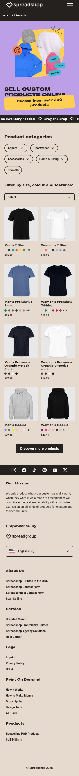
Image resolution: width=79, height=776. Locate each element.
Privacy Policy (15, 663)
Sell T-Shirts (14, 739)
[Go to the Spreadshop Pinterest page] (45, 470)
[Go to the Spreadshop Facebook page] (24, 470)
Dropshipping (14, 701)
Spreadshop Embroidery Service (27, 625)
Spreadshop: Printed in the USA (27, 581)
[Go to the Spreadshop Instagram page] (14, 470)
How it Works (14, 689)
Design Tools (14, 707)
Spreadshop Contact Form (23, 587)
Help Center (13, 637)
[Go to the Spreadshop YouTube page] (55, 470)
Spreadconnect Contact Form (25, 593)
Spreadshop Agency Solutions (26, 631)
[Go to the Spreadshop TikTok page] (34, 470)
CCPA (9, 669)
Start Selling (14, 598)
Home (4, 15)
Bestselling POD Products (22, 733)
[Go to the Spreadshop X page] (65, 470)
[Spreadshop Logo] (24, 5)
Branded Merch (16, 619)
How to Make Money (19, 695)
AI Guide (11, 713)
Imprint (10, 657)
